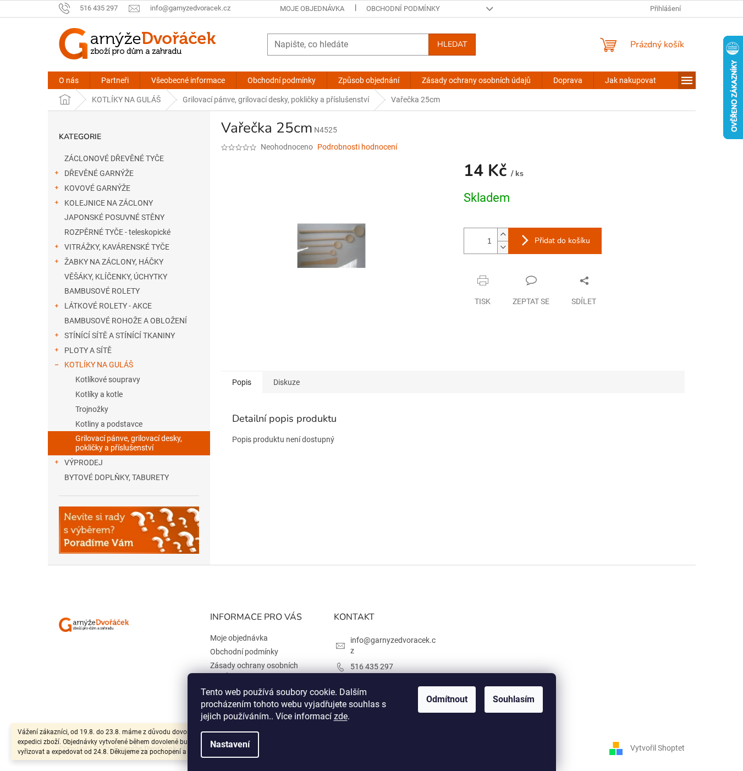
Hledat (452, 44)
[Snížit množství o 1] (502, 247)
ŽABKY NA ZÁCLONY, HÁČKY (113, 261)
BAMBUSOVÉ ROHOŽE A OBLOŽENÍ (125, 320)
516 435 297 (371, 666)
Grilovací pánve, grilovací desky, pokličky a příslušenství (128, 443)
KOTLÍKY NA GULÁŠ (98, 364)
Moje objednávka (312, 8)
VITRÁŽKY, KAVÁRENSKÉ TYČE (116, 247)
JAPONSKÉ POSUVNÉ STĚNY (114, 217)
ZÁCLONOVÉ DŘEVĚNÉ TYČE (114, 158)
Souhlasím (514, 699)
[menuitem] (69, 80)
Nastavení (230, 744)
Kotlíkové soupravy (107, 379)
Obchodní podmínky (403, 8)
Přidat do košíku (562, 240)
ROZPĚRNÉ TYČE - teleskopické (117, 232)
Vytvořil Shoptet (657, 748)
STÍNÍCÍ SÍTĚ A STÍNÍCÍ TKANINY (119, 335)
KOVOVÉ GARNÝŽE (97, 188)
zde (341, 716)
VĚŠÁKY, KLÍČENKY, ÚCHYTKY (115, 276)
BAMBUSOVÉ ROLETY (102, 291)
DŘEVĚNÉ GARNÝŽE (99, 173)
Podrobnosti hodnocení (357, 146)
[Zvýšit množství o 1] (502, 234)
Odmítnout (446, 699)
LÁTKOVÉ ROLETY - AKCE (108, 305)
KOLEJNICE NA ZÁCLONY (108, 203)
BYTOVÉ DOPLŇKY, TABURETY (116, 477)
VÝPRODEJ (83, 462)
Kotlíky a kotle (99, 394)
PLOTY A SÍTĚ (88, 350)
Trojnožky (91, 409)
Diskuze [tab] (286, 382)
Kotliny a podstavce (108, 424)
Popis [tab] (241, 382)
